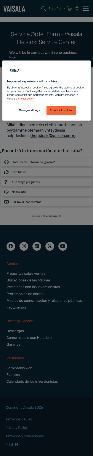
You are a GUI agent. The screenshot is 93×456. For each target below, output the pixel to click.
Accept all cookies (61, 110)
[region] (46, 90)
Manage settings (29, 110)
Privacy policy (26, 98)
